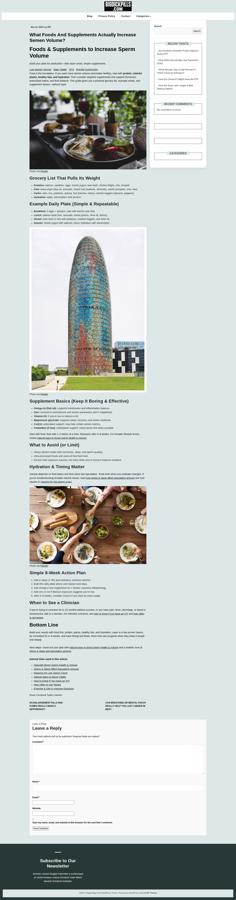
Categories (142, 16)
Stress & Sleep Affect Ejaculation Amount (56, 669)
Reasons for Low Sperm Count (50, 673)
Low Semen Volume (40, 69)
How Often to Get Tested (47, 684)
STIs (71, 69)
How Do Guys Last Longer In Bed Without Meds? (175, 87)
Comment (38, 742)
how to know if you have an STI (111, 613)
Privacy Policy (106, 16)
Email (35, 797)
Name (36, 781)
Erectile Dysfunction (87, 69)
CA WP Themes (150, 893)
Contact (125, 16)
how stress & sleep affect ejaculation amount (110, 478)
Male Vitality (60, 69)
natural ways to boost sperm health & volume (61, 438)
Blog (89, 16)
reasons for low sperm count (56, 482)
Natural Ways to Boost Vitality (50, 677)
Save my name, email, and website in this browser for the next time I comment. (72, 822)
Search (158, 26)
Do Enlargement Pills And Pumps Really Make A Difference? (46, 706)
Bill (49, 27)
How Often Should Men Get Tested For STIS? (178, 62)
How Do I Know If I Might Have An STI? (178, 79)
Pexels (44, 171)
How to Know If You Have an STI (52, 681)
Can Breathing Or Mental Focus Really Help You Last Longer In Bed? (125, 706)
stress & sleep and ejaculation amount (50, 651)
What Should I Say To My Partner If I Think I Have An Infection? (176, 71)
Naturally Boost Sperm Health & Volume (55, 665)
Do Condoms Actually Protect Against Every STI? (177, 52)
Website (36, 808)
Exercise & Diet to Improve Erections (54, 688)
